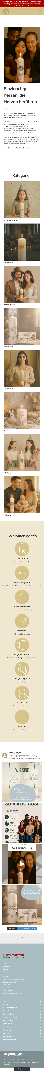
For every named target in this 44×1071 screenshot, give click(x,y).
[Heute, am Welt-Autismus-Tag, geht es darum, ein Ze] (22, 864)
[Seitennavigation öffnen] (38, 11)
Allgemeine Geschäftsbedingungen (14, 979)
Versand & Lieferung (9, 988)
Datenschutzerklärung (10, 982)
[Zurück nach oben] (22, 938)
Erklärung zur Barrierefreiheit (12, 993)
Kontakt (5, 969)
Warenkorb (6, 972)
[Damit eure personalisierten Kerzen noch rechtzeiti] (22, 823)
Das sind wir (7, 966)
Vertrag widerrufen (22, 1069)
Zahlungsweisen (8, 991)
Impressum (6, 976)
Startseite (6, 963)
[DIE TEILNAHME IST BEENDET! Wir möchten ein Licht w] (22, 905)
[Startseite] (13, 11)
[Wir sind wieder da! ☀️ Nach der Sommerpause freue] (22, 782)
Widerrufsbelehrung (9, 985)
